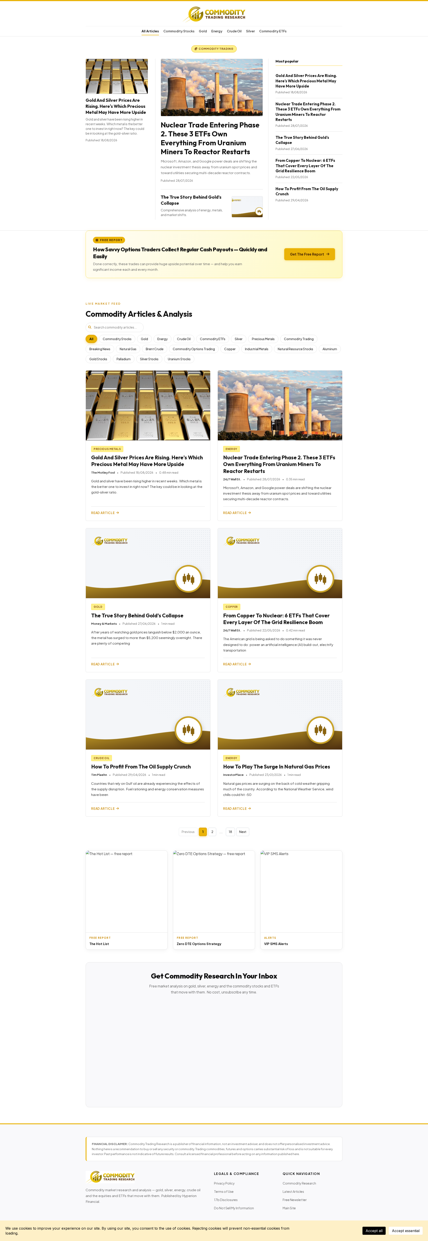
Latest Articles (293, 1191)
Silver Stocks (149, 359)
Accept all (374, 1231)
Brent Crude (154, 349)
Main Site (289, 1208)
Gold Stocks (98, 359)
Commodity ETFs (272, 31)
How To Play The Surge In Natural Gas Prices (276, 766)
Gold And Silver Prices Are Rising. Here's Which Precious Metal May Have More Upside (116, 106)
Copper (230, 349)
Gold (203, 31)
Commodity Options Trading (194, 349)
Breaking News (99, 349)
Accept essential (406, 1231)
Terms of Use (224, 1191)
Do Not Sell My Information (234, 1208)
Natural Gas (128, 349)
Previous (188, 832)
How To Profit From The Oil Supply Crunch (141, 766)
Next (242, 832)
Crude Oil (234, 31)
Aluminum (330, 349)
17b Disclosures (226, 1200)
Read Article (103, 513)
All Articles (150, 31)
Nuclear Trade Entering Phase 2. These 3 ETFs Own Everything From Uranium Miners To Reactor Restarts (210, 138)
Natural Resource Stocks (295, 349)
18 (230, 832)
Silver (250, 31)
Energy (216, 31)
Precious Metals (263, 339)
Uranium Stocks (179, 359)
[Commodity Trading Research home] (214, 14)
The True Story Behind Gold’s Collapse (137, 615)
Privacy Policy (224, 1183)
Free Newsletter (295, 1200)
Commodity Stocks (178, 31)
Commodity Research (299, 1183)
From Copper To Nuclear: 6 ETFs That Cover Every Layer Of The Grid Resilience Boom (305, 165)
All (91, 339)
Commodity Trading (299, 339)
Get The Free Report (307, 254)
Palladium (124, 359)
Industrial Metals (256, 349)
